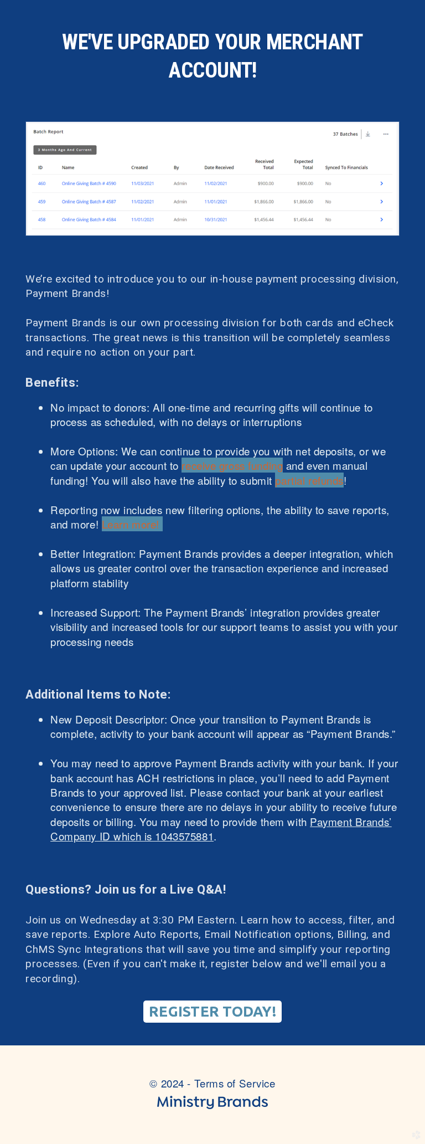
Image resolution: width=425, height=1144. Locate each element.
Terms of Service (235, 1082)
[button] (212, 1011)
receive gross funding (232, 465)
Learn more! (132, 523)
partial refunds (309, 480)
